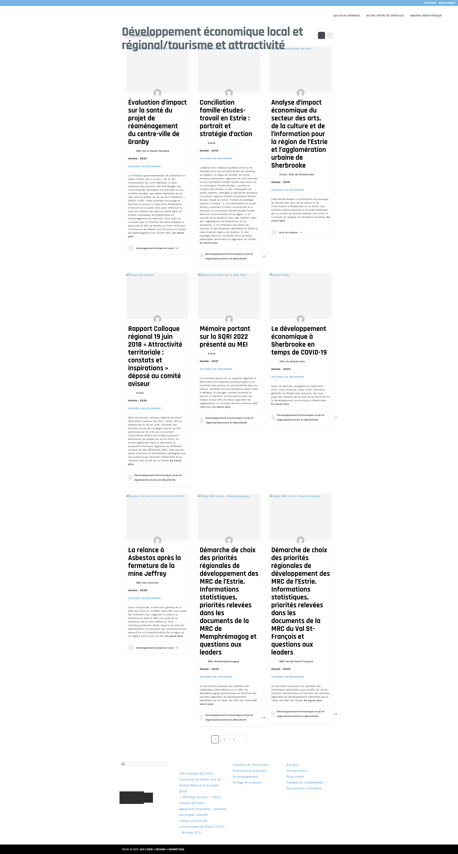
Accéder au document (146, 166)
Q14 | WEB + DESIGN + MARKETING (162, 849)
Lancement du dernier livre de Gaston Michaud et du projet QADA (200, 785)
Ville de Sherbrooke (301, 174)
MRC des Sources (147, 582)
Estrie (211, 142)
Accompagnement (245, 776)
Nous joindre (447, 3)
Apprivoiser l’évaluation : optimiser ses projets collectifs (202, 812)
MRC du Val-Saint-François (296, 661)
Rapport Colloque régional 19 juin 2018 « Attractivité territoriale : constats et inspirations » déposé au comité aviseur (155, 356)
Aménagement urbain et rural (155, 248)
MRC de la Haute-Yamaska (152, 150)
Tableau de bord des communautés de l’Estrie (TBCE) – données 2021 (202, 826)
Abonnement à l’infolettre (304, 788)
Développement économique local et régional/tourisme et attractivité (229, 256)
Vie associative (296, 770)
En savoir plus (209, 242)
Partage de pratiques (247, 782)
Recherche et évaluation (250, 770)
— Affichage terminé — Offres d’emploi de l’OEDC (200, 800)
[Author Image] (157, 93)
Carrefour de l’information (251, 765)
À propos (292, 765)
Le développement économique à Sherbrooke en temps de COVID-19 (299, 340)
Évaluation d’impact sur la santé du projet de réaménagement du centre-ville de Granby (157, 122)
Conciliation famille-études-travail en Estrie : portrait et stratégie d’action (226, 118)
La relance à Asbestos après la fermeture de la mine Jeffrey (154, 562)
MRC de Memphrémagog (223, 661)
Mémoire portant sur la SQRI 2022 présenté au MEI (225, 336)
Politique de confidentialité (304, 782)
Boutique (430, 3)
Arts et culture (288, 232)
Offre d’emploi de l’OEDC (196, 773)
